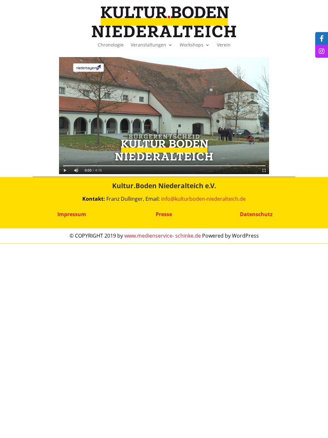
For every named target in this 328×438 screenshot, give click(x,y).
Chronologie (111, 45)
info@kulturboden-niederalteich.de (203, 198)
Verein (224, 45)
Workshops (191, 45)
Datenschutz (256, 214)
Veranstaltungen (148, 45)
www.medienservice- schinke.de (162, 235)
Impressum (71, 214)
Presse (164, 214)
